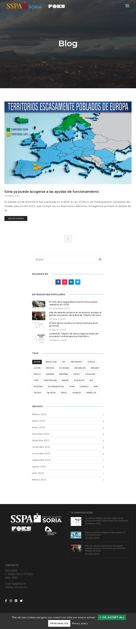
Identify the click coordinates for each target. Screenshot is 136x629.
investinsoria (50, 380)
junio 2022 (38, 473)
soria (72, 387)
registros (38, 387)
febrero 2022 (39, 479)
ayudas (37, 362)
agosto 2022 (39, 466)
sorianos (84, 387)
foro (36, 380)
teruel (64, 393)
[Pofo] (36, 6)
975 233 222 (21, 587)
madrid (65, 380)
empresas (63, 374)
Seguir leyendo (16, 218)
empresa (50, 374)
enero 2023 (38, 421)
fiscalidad (90, 374)
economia (64, 368)
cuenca (91, 362)
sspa (96, 387)
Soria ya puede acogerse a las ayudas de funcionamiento (51, 192)
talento (38, 393)
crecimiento (76, 362)
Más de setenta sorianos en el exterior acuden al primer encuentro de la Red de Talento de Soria (105, 548)
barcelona (51, 362)
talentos (51, 393)
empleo (37, 374)
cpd (63, 362)
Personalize (59, 623)
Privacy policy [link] (80, 623)
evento (76, 374)
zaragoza (91, 393)
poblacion (79, 380)
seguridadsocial (56, 387)
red (91, 380)
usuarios (76, 393)
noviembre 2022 (41, 447)
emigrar (95, 368)
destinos (50, 368)
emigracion (80, 368)
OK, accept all (113, 617)
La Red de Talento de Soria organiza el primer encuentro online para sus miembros (106, 519)
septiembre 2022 (41, 460)
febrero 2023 (39, 414)
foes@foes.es (19, 584)
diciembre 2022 (40, 434)
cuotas (37, 368)
